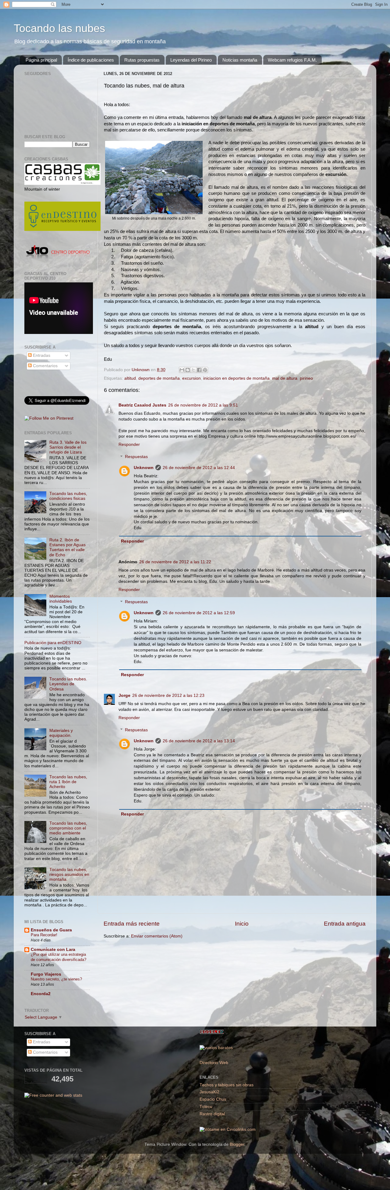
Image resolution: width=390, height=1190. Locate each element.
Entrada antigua (345, 923)
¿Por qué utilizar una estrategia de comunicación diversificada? (58, 957)
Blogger (237, 1144)
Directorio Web (214, 1062)
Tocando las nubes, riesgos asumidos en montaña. (69, 874)
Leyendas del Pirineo (191, 60)
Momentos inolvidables (60, 599)
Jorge (124, 695)
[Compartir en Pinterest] (205, 370)
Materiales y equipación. (61, 733)
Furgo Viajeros (46, 974)
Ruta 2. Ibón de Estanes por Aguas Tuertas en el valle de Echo (67, 547)
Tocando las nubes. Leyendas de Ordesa (68, 684)
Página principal (41, 60)
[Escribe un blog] (188, 370)
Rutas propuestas (142, 60)
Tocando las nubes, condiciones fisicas (68, 496)
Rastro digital (212, 1114)
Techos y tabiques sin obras (227, 1085)
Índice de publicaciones (91, 60)
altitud (130, 378)
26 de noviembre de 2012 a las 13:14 (199, 741)
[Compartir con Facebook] (199, 370)
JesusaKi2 (209, 1092)
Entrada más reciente (132, 923)
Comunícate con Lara (53, 949)
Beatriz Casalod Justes (142, 405)
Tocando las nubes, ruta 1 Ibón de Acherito (68, 782)
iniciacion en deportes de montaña (236, 378)
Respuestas (136, 457)
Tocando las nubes (59, 28)
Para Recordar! (44, 935)
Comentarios (45, 366)
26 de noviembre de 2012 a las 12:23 (168, 695)
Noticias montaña (239, 60)
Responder (129, 444)
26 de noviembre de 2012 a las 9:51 (203, 405)
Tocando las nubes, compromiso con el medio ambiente (68, 828)
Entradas (41, 355)
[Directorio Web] (228, 1129)
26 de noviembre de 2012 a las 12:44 (199, 467)
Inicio (242, 923)
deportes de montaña (159, 378)
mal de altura (284, 378)
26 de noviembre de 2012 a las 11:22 (175, 562)
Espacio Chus (213, 1099)
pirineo (306, 378)
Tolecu (206, 1106)
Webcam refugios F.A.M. (292, 60)
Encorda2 (41, 993)
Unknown (144, 467)
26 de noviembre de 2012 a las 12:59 (199, 613)
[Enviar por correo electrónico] (182, 370)
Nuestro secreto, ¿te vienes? (56, 979)
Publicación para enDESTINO (52, 642)
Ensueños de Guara (51, 930)
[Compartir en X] (193, 370)
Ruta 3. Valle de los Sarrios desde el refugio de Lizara (68, 447)
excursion (191, 378)
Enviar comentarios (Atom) (157, 936)
